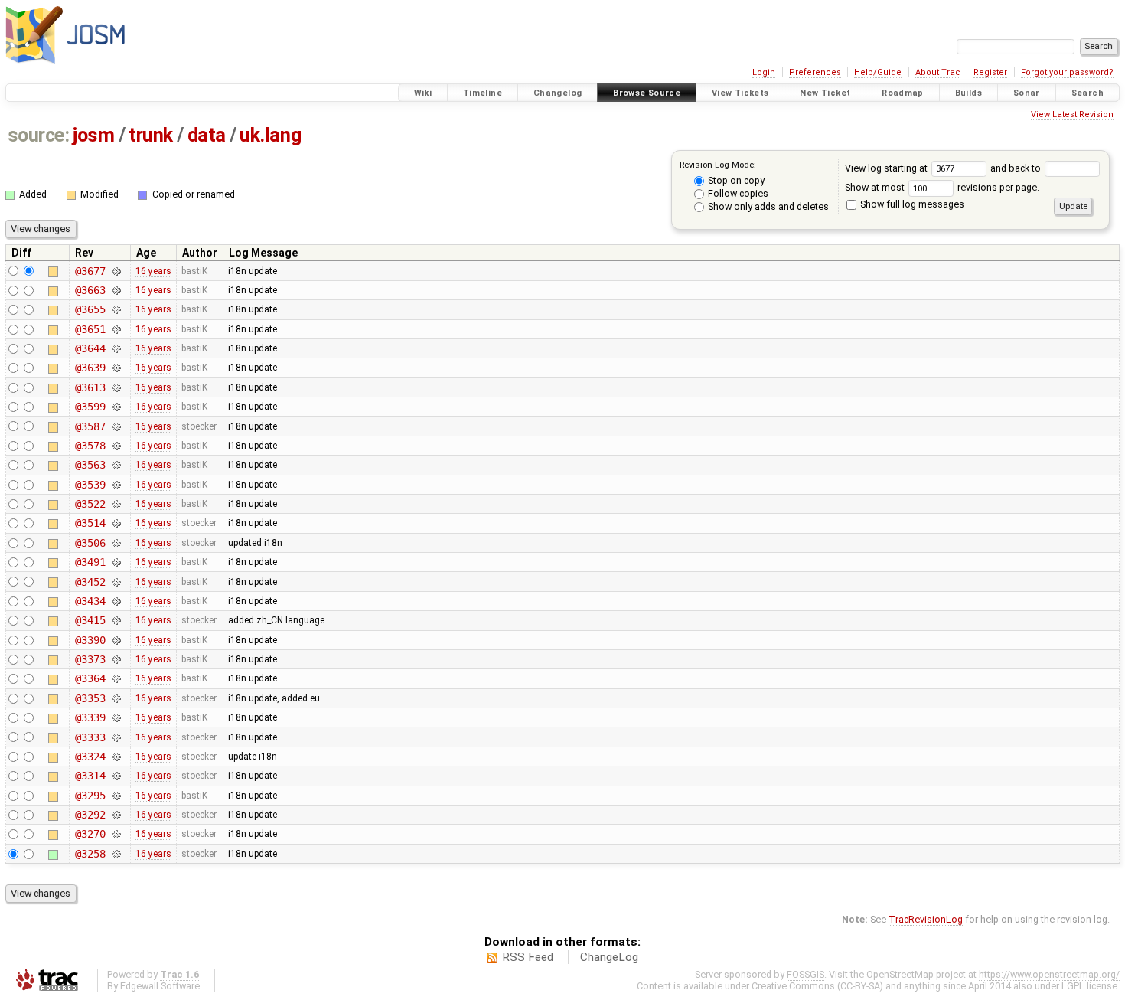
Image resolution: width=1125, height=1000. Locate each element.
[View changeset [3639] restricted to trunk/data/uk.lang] (116, 367)
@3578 (90, 446)
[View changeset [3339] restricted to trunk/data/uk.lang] (116, 717)
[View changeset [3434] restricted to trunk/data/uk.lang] (116, 601)
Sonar (1026, 93)
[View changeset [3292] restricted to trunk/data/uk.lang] (116, 815)
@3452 (90, 582)
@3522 (90, 504)
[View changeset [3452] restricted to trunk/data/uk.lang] (116, 582)
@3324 (90, 756)
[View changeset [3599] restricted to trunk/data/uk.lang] (116, 406)
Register (990, 72)
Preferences (815, 72)
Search (1087, 93)
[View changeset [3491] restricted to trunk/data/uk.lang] (116, 562)
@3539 (90, 485)
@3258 (90, 854)
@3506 (90, 543)
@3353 (90, 698)
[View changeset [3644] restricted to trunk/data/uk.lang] (116, 348)
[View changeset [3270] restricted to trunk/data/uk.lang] (116, 834)
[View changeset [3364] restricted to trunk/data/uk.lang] (116, 678)
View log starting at (887, 168)
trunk (151, 135)
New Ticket (825, 93)
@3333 (90, 737)
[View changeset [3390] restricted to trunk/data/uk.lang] (116, 640)
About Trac (937, 72)
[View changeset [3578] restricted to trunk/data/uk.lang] (116, 446)
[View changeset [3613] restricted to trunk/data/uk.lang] (116, 387)
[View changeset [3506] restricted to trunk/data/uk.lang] (116, 543)
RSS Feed (527, 957)
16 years (153, 271)
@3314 (90, 776)
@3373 (90, 659)
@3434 (90, 601)
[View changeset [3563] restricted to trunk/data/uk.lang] (116, 465)
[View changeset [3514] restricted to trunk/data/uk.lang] (116, 523)
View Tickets (740, 93)
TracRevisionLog (926, 919)
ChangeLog (609, 957)
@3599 (90, 406)
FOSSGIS (805, 974)
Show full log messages (911, 204)
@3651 (90, 329)
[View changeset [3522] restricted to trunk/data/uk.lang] (116, 504)
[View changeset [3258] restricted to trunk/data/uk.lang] (116, 854)
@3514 (90, 523)
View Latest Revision (1072, 114)
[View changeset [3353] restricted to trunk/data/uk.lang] (116, 698)
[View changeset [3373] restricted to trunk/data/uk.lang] (116, 659)
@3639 (90, 367)
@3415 (90, 620)
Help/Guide (878, 72)
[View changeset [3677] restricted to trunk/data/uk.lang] (116, 271)
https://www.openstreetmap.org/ (1049, 974)
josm (93, 135)
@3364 (90, 678)
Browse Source (646, 93)
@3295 (90, 795)
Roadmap (903, 93)
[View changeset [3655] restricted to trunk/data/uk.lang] (116, 309)
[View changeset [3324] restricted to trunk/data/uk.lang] (116, 756)
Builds (968, 93)
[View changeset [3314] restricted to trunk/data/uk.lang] (116, 776)
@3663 (90, 290)
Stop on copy (735, 180)
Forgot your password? (1067, 72)
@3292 (90, 815)
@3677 (90, 271)
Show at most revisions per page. (942, 187)
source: (39, 135)
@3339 (90, 717)
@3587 (90, 426)
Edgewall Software (160, 986)
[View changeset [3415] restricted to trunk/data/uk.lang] (116, 620)
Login (763, 72)
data (207, 135)
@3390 (90, 640)
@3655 (90, 309)
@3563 (90, 465)
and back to (1016, 168)
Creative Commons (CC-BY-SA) (817, 986)
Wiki (423, 93)
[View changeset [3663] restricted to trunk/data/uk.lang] (116, 290)
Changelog (557, 93)
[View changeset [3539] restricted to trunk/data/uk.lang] (116, 485)
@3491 (90, 562)
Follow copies (737, 193)
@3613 (90, 387)
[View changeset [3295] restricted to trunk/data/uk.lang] (116, 795)
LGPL (1072, 986)
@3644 (90, 348)
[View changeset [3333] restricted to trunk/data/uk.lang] (116, 737)
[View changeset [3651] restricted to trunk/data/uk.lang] (116, 329)
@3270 (90, 834)
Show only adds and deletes (767, 206)
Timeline (482, 93)
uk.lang (270, 135)
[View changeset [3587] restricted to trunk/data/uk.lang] (116, 426)
